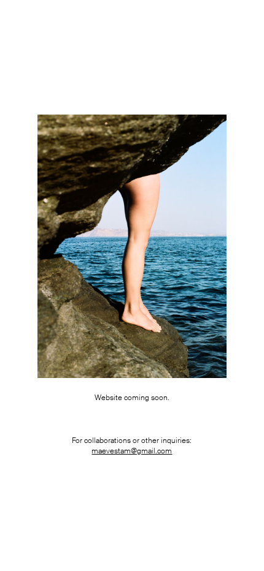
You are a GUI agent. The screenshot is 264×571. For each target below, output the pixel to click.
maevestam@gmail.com (131, 451)
